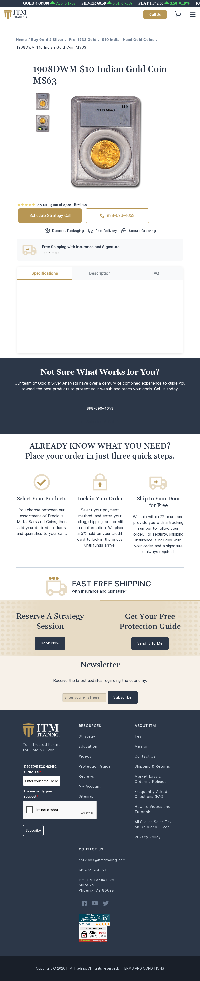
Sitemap (86, 796)
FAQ (155, 273)
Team (140, 736)
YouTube (95, 903)
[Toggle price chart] (100, 3)
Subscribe (33, 830)
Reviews (86, 776)
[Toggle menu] (192, 14)
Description (100, 273)
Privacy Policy (148, 837)
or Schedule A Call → (100, 421)
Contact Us (145, 756)
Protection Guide (95, 766)
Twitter (106, 903)
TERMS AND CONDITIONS (143, 968)
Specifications (44, 273)
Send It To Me (150, 643)
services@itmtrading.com (102, 860)
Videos (85, 756)
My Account (90, 786)
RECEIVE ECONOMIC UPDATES (40, 769)
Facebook (84, 903)
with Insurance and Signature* (99, 591)
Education (88, 746)
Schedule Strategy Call (50, 215)
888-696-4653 (121, 215)
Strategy (87, 736)
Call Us (155, 14)
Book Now (50, 643)
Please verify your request (38, 794)
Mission (142, 746)
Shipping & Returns (152, 766)
